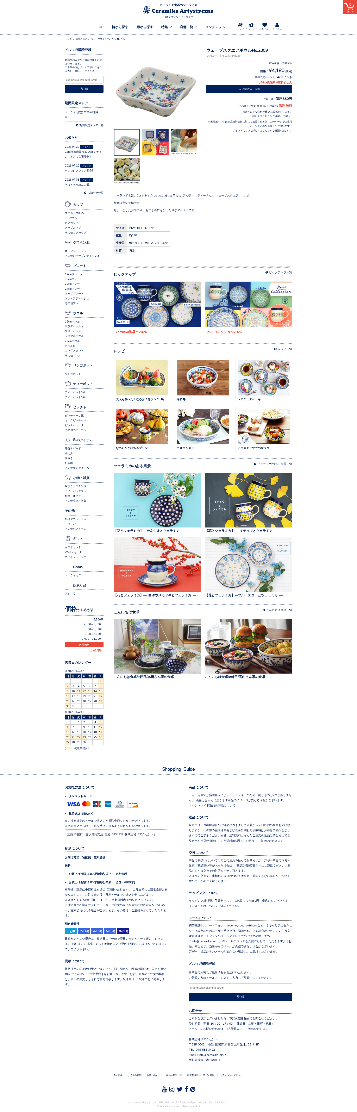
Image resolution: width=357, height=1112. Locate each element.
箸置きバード (73, 448)
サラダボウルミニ (75, 326)
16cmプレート (73, 278)
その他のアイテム (75, 528)
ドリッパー (71, 524)
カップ (78, 204)
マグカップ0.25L (75, 213)
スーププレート (74, 293)
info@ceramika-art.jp (212, 1054)
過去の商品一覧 (174, 1075)
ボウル (78, 312)
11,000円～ (96, 650)
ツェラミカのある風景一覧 (274, 463)
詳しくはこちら (261, 116)
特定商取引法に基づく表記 (200, 1075)
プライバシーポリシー (231, 1075)
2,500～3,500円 (94, 624)
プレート (79, 265)
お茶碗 (69, 462)
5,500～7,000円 (94, 633)
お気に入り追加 (251, 89)
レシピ (240, 29)
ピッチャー (81, 406)
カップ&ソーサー (75, 218)
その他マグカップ (75, 232)
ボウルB (70, 345)
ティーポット (83, 383)
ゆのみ (69, 453)
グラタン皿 (81, 242)
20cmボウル (72, 340)
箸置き (69, 458)
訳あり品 (79, 585)
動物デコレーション (77, 519)
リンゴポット (83, 365)
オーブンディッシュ (77, 250)
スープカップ (73, 227)
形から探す (145, 26)
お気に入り (264, 29)
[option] (156, 87)
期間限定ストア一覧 (91, 125)
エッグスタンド (74, 350)
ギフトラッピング (75, 556)
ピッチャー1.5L (74, 425)
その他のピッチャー (77, 430)
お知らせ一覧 (95, 192)
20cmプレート (73, 283)
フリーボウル (73, 331)
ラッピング (251, 29)
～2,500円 (97, 619)
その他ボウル (73, 355)
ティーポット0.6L (75, 397)
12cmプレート (73, 274)
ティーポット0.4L (75, 392)
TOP (100, 26)
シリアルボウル (74, 336)
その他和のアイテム (77, 467)
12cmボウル (72, 321)
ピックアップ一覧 (280, 272)
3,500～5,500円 (94, 629)
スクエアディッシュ (77, 298)
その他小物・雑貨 (75, 500)
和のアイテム (83, 439)
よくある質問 (135, 1075)
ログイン (277, 29)
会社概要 (118, 1075)
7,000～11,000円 (93, 638)
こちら (210, 905)
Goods (78, 566)
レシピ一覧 (285, 348)
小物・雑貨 (81, 477)
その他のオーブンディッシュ (82, 255)
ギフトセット (73, 547)
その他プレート (74, 303)
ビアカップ (71, 222)
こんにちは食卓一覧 (279, 609)
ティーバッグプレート (78, 490)
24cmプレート (73, 288)
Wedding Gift (73, 552)
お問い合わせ (154, 1075)
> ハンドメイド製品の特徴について (212, 805)
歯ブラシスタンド (75, 486)
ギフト (78, 538)
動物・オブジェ (74, 495)
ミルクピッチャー (75, 420)
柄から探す (120, 26)
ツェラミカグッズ (75, 575)
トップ (68, 39)
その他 (70, 510)
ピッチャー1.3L (74, 415)
